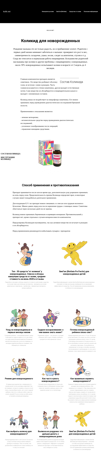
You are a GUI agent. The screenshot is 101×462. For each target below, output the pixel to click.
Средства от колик (75, 11)
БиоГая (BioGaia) (61, 11)
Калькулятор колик (48, 11)
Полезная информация (91, 11)
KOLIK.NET (50, 30)
